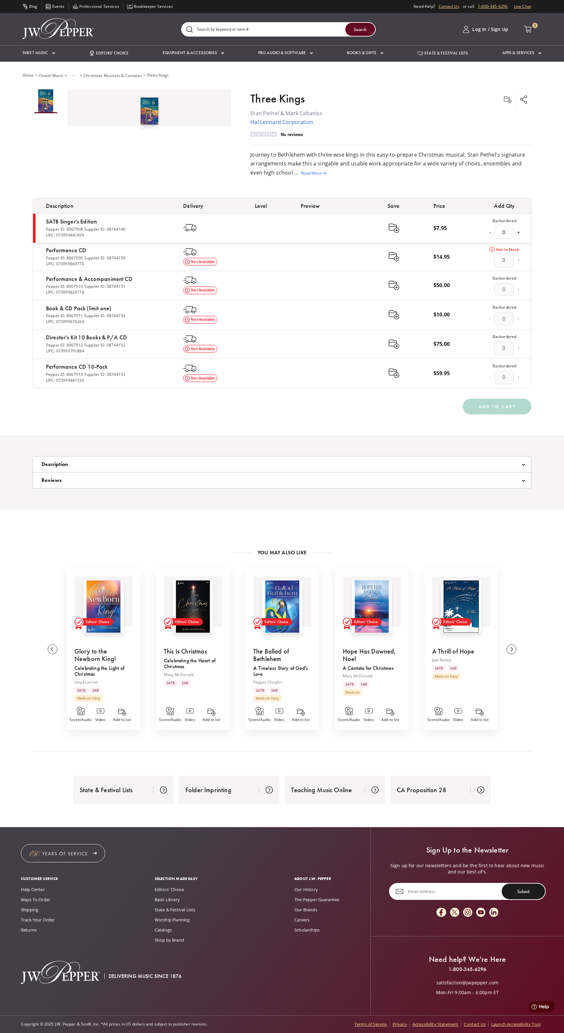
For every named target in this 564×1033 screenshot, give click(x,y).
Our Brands (305, 910)
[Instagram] (467, 913)
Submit (523, 891)
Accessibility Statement (436, 1024)
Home (28, 75)
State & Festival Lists (175, 910)
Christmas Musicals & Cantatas (113, 75)
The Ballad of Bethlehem (271, 655)
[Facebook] (441, 913)
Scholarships (307, 930)
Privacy (400, 1024)
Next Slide (511, 649)
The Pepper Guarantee (316, 899)
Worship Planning (172, 920)
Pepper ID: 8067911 (64, 315)
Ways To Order (35, 899)
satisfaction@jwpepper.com (467, 982)
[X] (454, 913)
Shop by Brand (169, 940)
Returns (29, 930)
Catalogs (163, 930)
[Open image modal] (149, 113)
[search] (190, 29)
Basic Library (167, 899)
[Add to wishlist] (507, 100)
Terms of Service (370, 1024)
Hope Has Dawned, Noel (369, 655)
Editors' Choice (169, 889)
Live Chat (522, 6)
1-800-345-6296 (493, 6)
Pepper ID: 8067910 (64, 286)
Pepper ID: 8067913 (64, 374)
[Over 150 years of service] (63, 853)
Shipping (29, 910)
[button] (39, 53)
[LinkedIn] (493, 913)
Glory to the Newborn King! (95, 655)
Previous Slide (52, 649)
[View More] (73, 76)
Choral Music (51, 75)
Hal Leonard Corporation (281, 122)
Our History (306, 889)
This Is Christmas (185, 651)
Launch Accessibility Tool (515, 1024)
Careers (301, 920)
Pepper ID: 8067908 (64, 229)
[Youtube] (480, 913)
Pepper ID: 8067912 (64, 345)
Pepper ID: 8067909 (64, 258)
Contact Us (449, 6)
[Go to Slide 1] (45, 101)
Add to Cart (497, 406)
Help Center (33, 889)
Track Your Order (38, 920)
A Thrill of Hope (453, 651)
